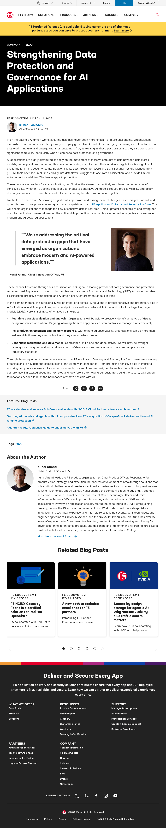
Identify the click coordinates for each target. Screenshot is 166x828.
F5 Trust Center (69, 752)
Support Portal (119, 713)
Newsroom (66, 784)
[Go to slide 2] (71, 648)
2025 (19, 444)
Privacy (62, 819)
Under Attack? (146, 3)
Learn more (121, 30)
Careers (64, 758)
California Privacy (81, 819)
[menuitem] (45, 3)
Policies (48, 819)
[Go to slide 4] (87, 648)
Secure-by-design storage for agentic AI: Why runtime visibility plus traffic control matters (131, 612)
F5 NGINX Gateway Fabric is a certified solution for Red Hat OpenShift (26, 610)
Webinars (65, 729)
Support (107, 3)
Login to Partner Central (22, 763)
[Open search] (157, 14)
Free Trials (15, 708)
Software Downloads (123, 729)
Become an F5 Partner (22, 758)
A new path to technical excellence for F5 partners (81, 608)
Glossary (65, 718)
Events (64, 778)
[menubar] (83, 3)
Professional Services (124, 718)
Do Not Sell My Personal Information (115, 819)
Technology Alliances (21, 752)
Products (14, 713)
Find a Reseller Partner (22, 747)
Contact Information (71, 747)
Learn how (75, 690)
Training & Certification (73, 734)
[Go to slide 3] (79, 648)
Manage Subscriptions (124, 708)
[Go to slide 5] (94, 648)
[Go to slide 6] (102, 648)
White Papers (68, 713)
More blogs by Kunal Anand (55, 536)
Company (13, 44)
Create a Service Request (126, 724)
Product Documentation (73, 708)
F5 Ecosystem (74, 594)
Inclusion (65, 763)
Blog (62, 773)
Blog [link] (29, 44)
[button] (135, 249)
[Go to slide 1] (63, 648)
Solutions (14, 718)
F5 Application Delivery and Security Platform (121, 204)
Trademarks (32, 819)
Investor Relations (70, 768)
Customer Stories (70, 724)
